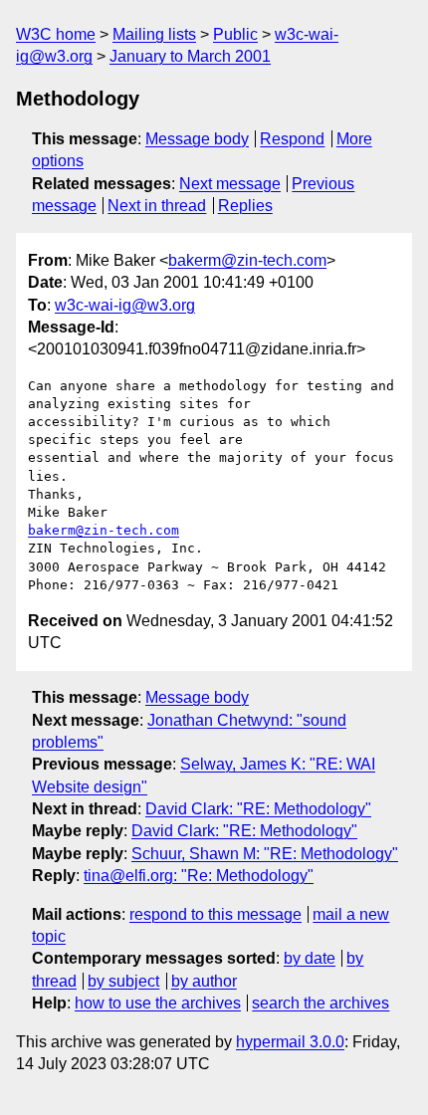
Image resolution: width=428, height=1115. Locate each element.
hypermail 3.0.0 (290, 1041)
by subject (123, 981)
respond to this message (215, 914)
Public (235, 34)
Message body (197, 138)
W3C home (56, 34)
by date (309, 958)
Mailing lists (154, 34)
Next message (230, 183)
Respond (292, 138)
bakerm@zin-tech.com (247, 260)
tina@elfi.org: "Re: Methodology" (199, 875)
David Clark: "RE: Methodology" (258, 808)
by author (204, 981)
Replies (245, 205)
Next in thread (156, 205)
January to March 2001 (190, 56)
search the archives (320, 1003)
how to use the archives (158, 1003)
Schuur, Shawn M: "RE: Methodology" (264, 853)
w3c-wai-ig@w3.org (125, 305)
